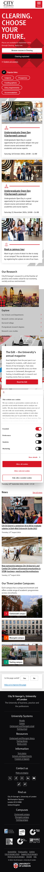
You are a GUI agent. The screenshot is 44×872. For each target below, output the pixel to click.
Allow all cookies (22, 464)
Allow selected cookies (22, 471)
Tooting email (22, 729)
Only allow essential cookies (22, 478)
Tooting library (22, 741)
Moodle (22, 720)
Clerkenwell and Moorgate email (22, 726)
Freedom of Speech (22, 759)
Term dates (22, 753)
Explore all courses (11, 61)
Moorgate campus (22, 817)
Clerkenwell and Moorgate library (22, 738)
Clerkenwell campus (22, 814)
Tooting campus (22, 820)
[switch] (38, 435)
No (34, 678)
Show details (33, 457)
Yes (24, 678)
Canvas (22, 723)
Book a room (22, 744)
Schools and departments (22, 756)
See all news (37, 492)
